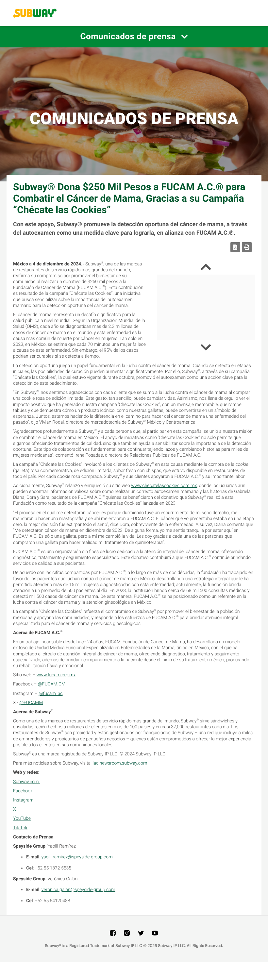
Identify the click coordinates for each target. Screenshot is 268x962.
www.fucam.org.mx (56, 675)
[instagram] (127, 933)
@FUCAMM (31, 702)
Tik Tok (20, 828)
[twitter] (141, 933)
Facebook (23, 791)
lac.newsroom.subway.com (119, 763)
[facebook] (113, 933)
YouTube (22, 818)
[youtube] (155, 933)
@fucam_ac (51, 693)
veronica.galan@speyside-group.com (78, 889)
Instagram (23, 800)
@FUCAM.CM (51, 684)
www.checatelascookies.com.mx (164, 485)
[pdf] (235, 247)
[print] (247, 247)
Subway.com (26, 782)
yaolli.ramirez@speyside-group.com (77, 857)
